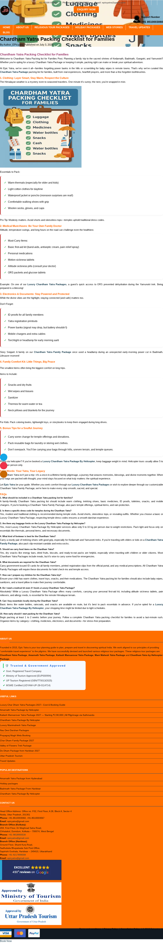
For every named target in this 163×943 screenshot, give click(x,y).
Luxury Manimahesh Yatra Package (18, 725)
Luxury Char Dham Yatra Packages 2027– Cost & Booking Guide (32, 705)
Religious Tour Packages (52, 27)
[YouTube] (160, 2)
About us (22, 27)
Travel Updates (139, 27)
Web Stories (114, 27)
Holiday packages (87, 27)
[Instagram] (136, 2)
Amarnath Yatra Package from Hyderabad (21, 778)
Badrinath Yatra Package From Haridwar (20, 788)
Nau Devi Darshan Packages (14, 730)
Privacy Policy (111, 929)
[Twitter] (142, 2)
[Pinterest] (154, 2)
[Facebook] (130, 2)
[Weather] (3, 457)
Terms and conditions (90, 929)
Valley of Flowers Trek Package (16, 745)
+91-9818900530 (17, 834)
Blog (6, 32)
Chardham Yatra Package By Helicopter (20, 720)
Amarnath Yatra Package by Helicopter (19, 710)
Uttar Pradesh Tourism (11, 756)
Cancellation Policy (130, 929)
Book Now (6, 941)
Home (6, 27)
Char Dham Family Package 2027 (17, 740)
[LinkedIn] (148, 2)
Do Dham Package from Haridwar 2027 (20, 750)
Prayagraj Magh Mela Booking (15, 735)
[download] (3, 465)
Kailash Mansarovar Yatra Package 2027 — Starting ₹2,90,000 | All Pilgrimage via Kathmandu (47, 715)
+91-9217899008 (17, 854)
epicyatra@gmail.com (18, 838)
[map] (3, 474)
